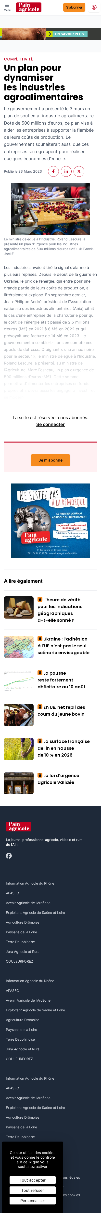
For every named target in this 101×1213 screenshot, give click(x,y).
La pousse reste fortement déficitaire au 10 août (62, 680)
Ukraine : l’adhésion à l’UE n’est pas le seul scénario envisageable (63, 646)
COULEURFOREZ (19, 961)
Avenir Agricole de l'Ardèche (28, 903)
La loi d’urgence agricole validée (58, 778)
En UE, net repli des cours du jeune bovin (61, 710)
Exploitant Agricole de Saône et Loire (35, 912)
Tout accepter (33, 1180)
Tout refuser (32, 1190)
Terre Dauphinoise (20, 942)
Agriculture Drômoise (22, 922)
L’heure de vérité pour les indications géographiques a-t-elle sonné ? (60, 610)
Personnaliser (32, 1200)
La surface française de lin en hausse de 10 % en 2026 (64, 748)
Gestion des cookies (64, 1195)
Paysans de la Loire (21, 932)
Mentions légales (66, 1177)
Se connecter (50, 424)
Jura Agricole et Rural (23, 951)
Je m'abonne (51, 460)
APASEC (12, 893)
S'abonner (74, 7)
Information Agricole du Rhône (30, 883)
